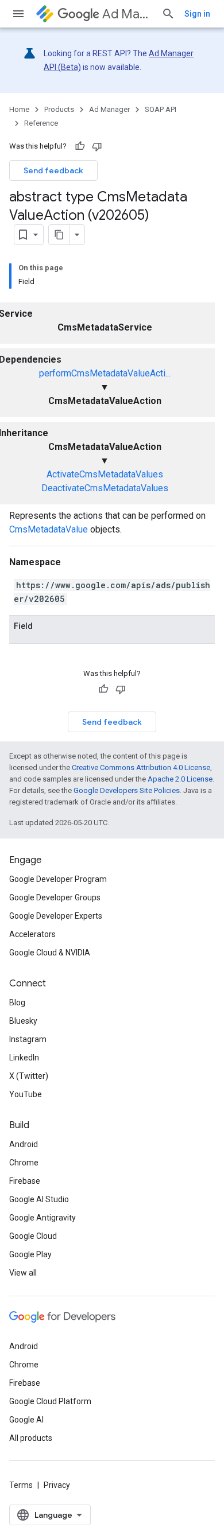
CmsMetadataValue (48, 529)
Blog (17, 1002)
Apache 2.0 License (180, 779)
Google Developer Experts (55, 915)
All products (30, 1438)
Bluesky (23, 1020)
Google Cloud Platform (50, 1401)
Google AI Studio (39, 1199)
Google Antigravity (42, 1217)
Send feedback (53, 170)
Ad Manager (127, 14)
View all (23, 1272)
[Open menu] (18, 14)
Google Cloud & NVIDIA (49, 952)
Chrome (23, 1162)
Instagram (28, 1039)
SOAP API (160, 109)
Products (59, 109)
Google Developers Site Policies (127, 790)
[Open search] (168, 14)
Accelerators (32, 934)
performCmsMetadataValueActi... (105, 373)
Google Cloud (33, 1236)
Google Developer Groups (55, 897)
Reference (41, 123)
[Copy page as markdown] (59, 234)
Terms (21, 1485)
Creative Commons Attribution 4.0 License (141, 767)
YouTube (25, 1094)
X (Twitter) (28, 1076)
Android (23, 1144)
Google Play (30, 1254)
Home (19, 109)
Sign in (197, 13)
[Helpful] (79, 146)
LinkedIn (24, 1057)
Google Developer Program (58, 879)
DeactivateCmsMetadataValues (104, 488)
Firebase (24, 1181)
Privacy (57, 1485)
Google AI (26, 1419)
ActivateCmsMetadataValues (105, 474)
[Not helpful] (97, 146)
